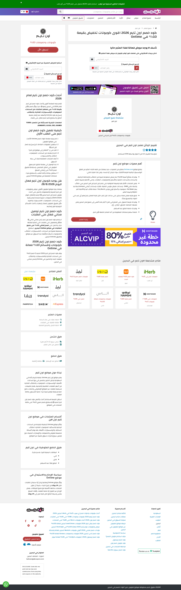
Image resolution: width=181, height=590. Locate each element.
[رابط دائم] (141, 219)
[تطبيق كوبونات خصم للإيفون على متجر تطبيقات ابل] (64, 18)
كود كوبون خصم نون (118, 543)
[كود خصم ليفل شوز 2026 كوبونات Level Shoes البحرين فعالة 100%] (79, 271)
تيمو (126, 283)
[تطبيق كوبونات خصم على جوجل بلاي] (69, 18)
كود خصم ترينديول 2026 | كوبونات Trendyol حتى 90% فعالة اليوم (76, 537)
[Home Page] (152, 11)
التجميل (100, 18)
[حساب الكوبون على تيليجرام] (28, 525)
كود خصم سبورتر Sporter (117, 550)
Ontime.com (128, 169)
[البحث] (60, 11)
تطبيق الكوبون (77, 18)
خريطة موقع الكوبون (118, 523)
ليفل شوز (79, 280)
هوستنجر (149, 305)
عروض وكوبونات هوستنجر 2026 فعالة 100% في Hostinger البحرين (75, 526)
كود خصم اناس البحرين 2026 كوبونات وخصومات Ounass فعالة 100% (75, 533)
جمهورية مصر (156, 533)
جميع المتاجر (146, 18)
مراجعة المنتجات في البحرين (116, 546)
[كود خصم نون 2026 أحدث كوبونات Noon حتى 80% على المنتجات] (102, 271)
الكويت (158, 520)
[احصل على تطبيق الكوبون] (114, 89)
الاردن (158, 537)
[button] (21, 2)
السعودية (157, 513)
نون (102, 280)
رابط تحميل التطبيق (32, 539)
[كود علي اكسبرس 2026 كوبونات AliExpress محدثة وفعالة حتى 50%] (58, 304)
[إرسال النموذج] (136, 68)
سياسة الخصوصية (119, 533)
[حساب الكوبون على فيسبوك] (25, 521)
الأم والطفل (111, 18)
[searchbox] (94, 11)
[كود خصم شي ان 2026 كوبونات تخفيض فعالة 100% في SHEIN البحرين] (43, 304)
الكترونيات (90, 18)
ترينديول (78, 303)
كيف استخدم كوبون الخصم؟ (116, 536)
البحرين (158, 523)
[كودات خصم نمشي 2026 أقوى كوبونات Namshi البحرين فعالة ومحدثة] (126, 293)
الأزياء (121, 18)
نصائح (128, 18)
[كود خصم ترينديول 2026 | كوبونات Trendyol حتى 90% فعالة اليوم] (79, 293)
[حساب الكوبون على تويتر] (32, 521)
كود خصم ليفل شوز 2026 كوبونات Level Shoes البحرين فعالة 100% (75, 523)
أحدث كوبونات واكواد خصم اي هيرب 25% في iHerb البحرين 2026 (76, 513)
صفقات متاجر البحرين (118, 516)
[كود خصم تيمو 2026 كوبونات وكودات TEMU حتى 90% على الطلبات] (126, 271)
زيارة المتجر (83, 219)
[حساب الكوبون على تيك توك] (35, 525)
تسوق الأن (43, 50)
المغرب (158, 540)
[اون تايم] (43, 33)
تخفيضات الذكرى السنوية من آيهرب (111, 4)
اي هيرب (149, 280)
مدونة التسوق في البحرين (116, 520)
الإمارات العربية (155, 516)
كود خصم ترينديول (119, 540)
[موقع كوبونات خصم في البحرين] (156, 28)
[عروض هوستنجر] (114, 237)
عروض (136, 18)
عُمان (159, 526)
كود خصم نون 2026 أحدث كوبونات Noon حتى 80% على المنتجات (76, 520)
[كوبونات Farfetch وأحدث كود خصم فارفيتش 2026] (27, 304)
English (36, 12)
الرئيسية (158, 18)
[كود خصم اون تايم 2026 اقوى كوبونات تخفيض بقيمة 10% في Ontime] (114, 115)
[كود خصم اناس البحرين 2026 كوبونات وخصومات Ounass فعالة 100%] (102, 293)
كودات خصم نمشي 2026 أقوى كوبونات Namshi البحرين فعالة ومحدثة (74, 530)
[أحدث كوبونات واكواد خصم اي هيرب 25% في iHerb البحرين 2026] (149, 271)
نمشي (126, 303)
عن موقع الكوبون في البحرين (118, 528)
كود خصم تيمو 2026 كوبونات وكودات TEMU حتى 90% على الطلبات (75, 516)
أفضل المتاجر (55, 271)
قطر (159, 530)
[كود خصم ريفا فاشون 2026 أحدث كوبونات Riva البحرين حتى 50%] (27, 295)
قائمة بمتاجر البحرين (119, 513)
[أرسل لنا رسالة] (6, 584)
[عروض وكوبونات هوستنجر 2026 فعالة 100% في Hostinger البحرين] (149, 293)
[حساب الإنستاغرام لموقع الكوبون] (39, 521)
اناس (102, 305)
